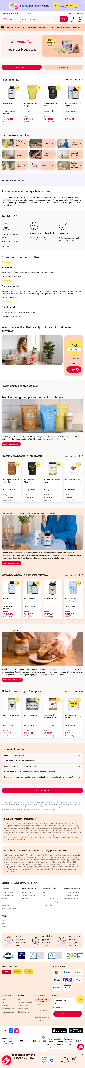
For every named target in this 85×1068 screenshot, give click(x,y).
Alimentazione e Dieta (72, 899)
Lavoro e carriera (24, 1005)
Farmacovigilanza (8, 1009)
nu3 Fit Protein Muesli (72, 480)
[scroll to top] (68, 1053)
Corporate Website (25, 1002)
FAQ (3, 1002)
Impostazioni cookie (42, 1017)
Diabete (4, 899)
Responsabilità (40, 1004)
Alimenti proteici (47, 154)
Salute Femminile (8, 892)
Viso (44, 895)
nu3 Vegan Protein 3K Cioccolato (11, 481)
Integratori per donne (74, 154)
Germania (27, 1041)
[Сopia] (51, 1060)
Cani (3, 920)
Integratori (42, 27)
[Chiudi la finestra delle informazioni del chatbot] (43, 1037)
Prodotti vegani (19, 165)
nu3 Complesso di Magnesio (71, 105)
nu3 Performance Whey (50, 105)
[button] (42, 755)
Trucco (45, 892)
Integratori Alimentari (71, 895)
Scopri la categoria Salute (11, 563)
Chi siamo (80, 13)
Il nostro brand (20, 27)
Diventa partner (23, 1012)
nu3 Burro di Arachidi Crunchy (52, 481)
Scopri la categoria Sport (11, 444)
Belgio (39, 1041)
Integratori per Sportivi (72, 892)
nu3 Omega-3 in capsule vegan (70, 600)
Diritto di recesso (41, 1011)
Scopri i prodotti (21, 67)
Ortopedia (5, 905)
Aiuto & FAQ (72, 13)
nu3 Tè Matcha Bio (30, 715)
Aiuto (3, 999)
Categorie (9, 27)
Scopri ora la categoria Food (12, 679)
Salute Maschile (7, 895)
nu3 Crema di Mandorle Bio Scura (51, 716)
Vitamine (46, 143)
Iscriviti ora (69, 1014)
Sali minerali (75, 143)
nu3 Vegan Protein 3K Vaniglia (31, 105)
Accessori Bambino (29, 895)
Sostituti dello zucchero (74, 165)
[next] (80, 49)
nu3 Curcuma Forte (51, 598)
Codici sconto (26, 13)
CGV (36, 1007)
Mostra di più (63, 67)
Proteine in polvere (19, 143)
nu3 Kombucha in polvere (71, 716)
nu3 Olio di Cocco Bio (11, 715)
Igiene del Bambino (29, 892)
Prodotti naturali (19, 154)
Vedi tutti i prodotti (72, 80)
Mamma (25, 899)
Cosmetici (51, 27)
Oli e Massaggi (48, 899)
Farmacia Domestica (9, 908)
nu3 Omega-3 (8, 103)
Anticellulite (47, 905)
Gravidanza (26, 902)
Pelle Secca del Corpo (51, 902)
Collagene (46, 165)
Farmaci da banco (63, 27)
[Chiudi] (83, 2)
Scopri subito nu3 (42, 790)
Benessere (32, 27)
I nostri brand (23, 1009)
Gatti (3, 923)
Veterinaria (76, 27)
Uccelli (4, 926)
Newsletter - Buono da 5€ (11, 13)
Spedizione (5, 1005)
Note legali (39, 1020)
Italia (81, 1041)
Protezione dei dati (41, 1014)
